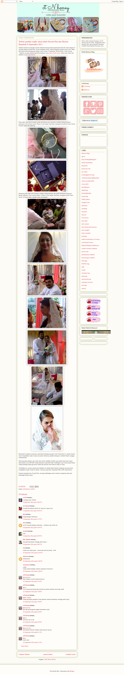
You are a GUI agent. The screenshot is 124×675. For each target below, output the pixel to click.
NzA (24, 514)
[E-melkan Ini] (30, 487)
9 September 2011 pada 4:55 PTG (32, 510)
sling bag (84, 276)
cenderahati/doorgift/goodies (90, 178)
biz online (84, 172)
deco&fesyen (86, 187)
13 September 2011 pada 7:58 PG (32, 591)
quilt (83, 267)
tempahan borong (87, 282)
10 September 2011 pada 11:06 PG (32, 561)
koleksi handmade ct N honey (91, 239)
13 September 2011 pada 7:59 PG (32, 602)
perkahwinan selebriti (29, 489)
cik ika (25, 497)
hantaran (84, 211)
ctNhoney (86, 90)
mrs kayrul (26, 506)
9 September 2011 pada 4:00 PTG (32, 502)
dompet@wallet (86, 193)
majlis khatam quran (54, 53)
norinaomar (26, 565)
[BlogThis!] (32, 487)
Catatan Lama (70, 654)
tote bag (84, 285)
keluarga (84, 236)
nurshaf (25, 531)
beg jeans (85, 165)
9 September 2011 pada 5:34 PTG (32, 527)
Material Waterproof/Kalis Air (90, 245)
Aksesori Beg (86, 153)
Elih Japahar (27, 539)
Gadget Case (86, 202)
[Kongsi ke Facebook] (36, 487)
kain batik (84, 221)
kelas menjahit (86, 233)
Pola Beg (84, 261)
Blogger (72, 671)
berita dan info (86, 168)
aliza (24, 522)
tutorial (84, 288)
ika (25, 638)
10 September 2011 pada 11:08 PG (32, 571)
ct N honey (26, 575)
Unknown (26, 556)
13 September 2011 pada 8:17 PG (32, 632)
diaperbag (85, 190)
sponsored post (86, 279)
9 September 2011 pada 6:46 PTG (32, 544)
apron (83, 156)
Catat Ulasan (24, 646)
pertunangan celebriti (88, 257)
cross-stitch (85, 184)
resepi (83, 270)
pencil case (85, 251)
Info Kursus (85, 218)
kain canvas (85, 224)
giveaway (84, 205)
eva (24, 548)
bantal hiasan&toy (87, 162)
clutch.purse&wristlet (88, 181)
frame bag (85, 196)
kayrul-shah (27, 628)
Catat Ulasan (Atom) (50, 659)
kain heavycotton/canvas (89, 227)
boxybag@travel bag (88, 175)
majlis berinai (31, 55)
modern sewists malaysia (89, 248)
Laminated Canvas (87, 242)
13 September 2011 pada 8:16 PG (32, 612)
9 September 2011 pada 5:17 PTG (32, 519)
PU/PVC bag (85, 264)
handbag (84, 208)
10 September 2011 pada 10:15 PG (33, 552)
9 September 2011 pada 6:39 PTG (32, 536)
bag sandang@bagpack (89, 159)
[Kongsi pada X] (34, 487)
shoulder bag (86, 273)
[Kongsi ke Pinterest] (38, 487)
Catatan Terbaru (24, 654)
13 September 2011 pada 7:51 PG (32, 581)
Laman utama (47, 654)
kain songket (85, 230)
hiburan (84, 215)
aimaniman (27, 607)
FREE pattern (86, 199)
